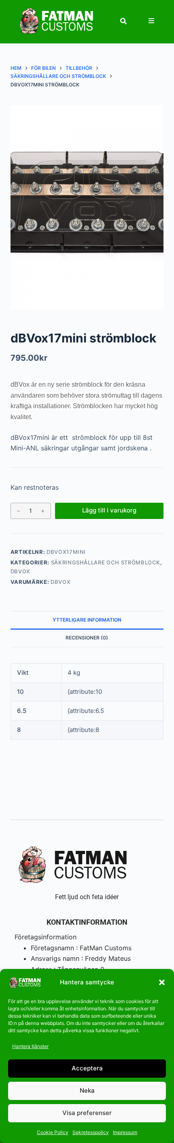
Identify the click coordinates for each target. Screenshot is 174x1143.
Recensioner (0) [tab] (87, 638)
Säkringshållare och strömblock (106, 562)
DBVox (20, 571)
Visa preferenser (87, 1113)
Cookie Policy (52, 1132)
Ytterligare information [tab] (87, 620)
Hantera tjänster (30, 1046)
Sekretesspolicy (90, 1132)
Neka (87, 1090)
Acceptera (87, 1068)
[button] (162, 982)
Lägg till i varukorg (109, 510)
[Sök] (123, 21)
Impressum (125, 1132)
